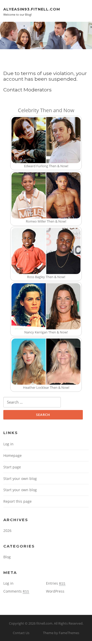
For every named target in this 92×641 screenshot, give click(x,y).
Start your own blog (20, 478)
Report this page (17, 501)
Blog (7, 556)
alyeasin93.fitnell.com (31, 9)
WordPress (55, 591)
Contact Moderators (27, 90)
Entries (55, 583)
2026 (7, 530)
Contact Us (21, 633)
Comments (16, 591)
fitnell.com (44, 623)
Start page (12, 467)
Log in (8, 444)
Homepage (12, 455)
